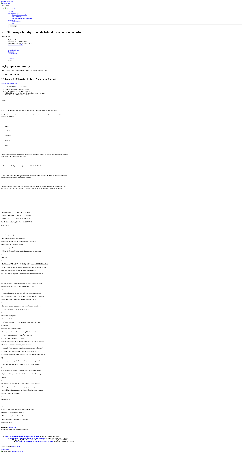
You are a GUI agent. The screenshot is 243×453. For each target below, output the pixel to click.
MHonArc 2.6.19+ (15, 446)
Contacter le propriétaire (15, 45)
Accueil (10, 11)
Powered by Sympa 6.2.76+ (19, 451)
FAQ (13, 23)
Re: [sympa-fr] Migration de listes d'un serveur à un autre (26, 438)
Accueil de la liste (13, 50)
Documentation (16, 22)
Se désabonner (12, 53)
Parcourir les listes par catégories (22, 18)
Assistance (11, 20)
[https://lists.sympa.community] (6, 3)
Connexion (13, 26)
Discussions (14, 83)
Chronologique (5, 83)
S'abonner (11, 52)
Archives (11, 58)
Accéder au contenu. (7, 1)
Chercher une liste (13, 13)
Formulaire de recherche (19, 15)
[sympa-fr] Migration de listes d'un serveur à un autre (22, 436)
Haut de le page (5, 449)
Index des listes (16, 16)
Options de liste (13, 40)
